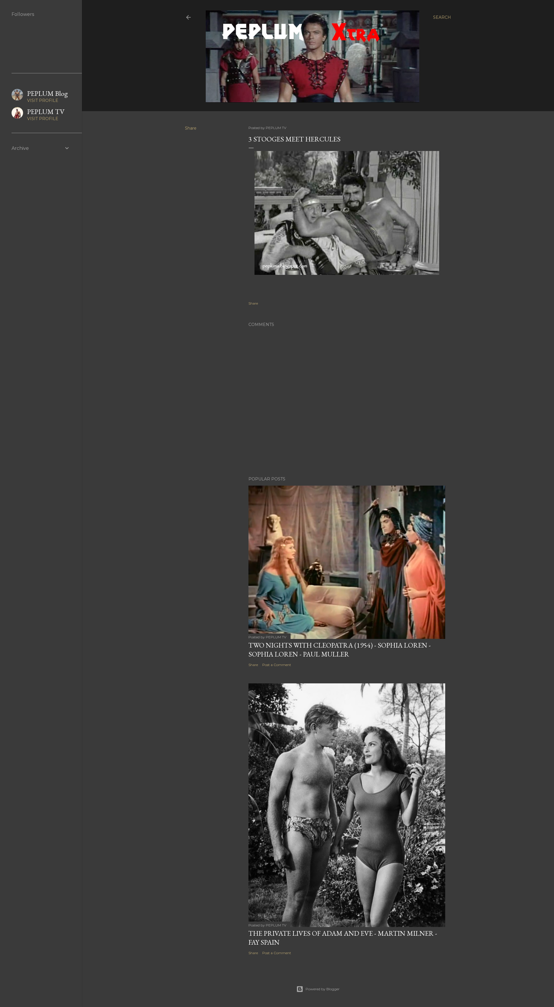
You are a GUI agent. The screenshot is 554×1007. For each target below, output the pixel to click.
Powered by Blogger (323, 989)
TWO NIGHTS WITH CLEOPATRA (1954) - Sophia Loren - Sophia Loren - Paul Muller (339, 650)
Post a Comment (276, 665)
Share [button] (190, 128)
